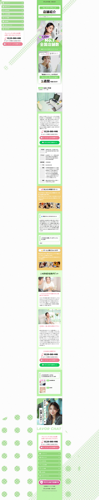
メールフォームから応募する (13, 44)
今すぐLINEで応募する (49, 142)
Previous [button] (39, 102)
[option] (49, 102)
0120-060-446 (14, 38)
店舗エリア (45, 16)
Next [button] (60, 102)
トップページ (40, 16)
